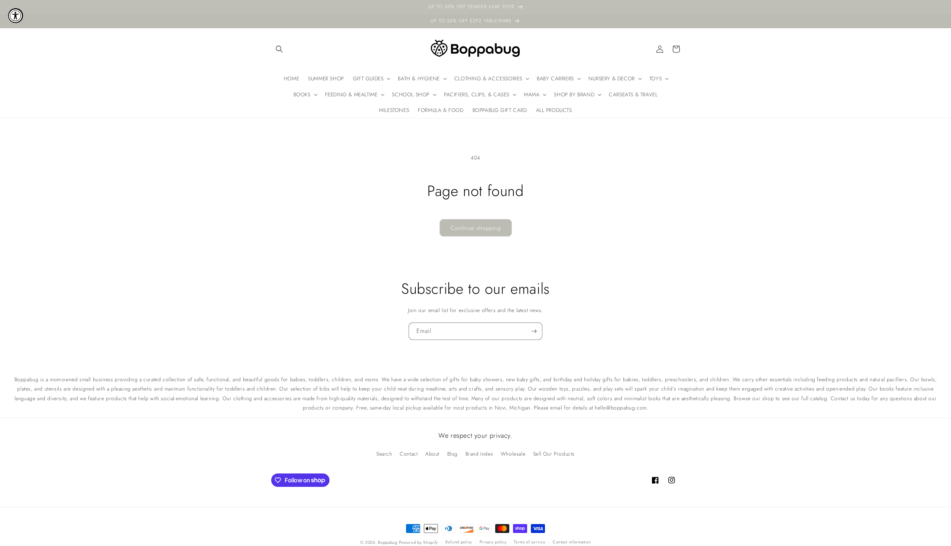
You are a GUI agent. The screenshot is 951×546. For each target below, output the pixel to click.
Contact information (572, 542)
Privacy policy (493, 542)
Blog (452, 453)
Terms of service (529, 542)
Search (384, 453)
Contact (409, 453)
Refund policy (458, 542)
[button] (279, 49)
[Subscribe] (534, 331)
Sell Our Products (554, 453)
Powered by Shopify (418, 542)
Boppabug (388, 542)
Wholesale (513, 453)
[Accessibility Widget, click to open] (15, 15)
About (432, 453)
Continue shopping (476, 228)
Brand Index (479, 453)
